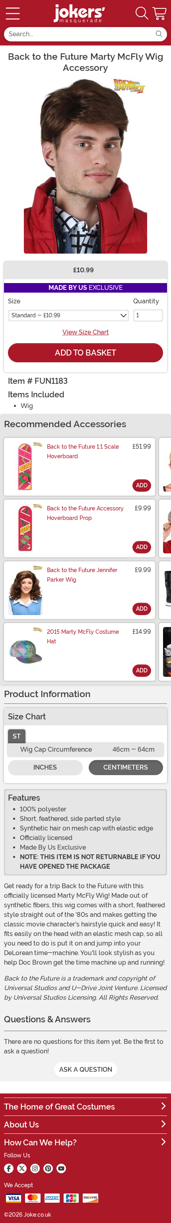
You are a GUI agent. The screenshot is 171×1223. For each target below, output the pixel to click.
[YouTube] (61, 1168)
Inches (45, 767)
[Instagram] (35, 1168)
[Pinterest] (48, 1168)
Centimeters (125, 767)
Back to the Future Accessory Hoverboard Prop (85, 513)
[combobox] (77, 34)
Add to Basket (85, 353)
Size (14, 301)
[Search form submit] (159, 34)
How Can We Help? (40, 1142)
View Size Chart (85, 332)
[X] (22, 1168)
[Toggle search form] (142, 13)
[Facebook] (9, 1168)
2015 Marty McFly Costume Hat (83, 637)
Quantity (146, 301)
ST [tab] (17, 736)
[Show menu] (12, 13)
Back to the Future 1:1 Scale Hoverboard (83, 451)
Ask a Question (85, 1069)
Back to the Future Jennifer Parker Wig (82, 575)
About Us (21, 1124)
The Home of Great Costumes (59, 1107)
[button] (160, 13)
